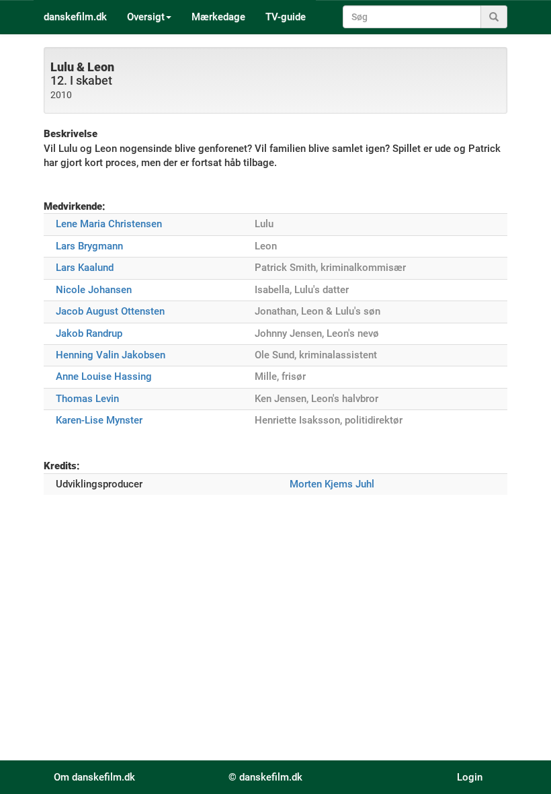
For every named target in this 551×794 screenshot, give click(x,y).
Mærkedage (218, 17)
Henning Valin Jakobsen (110, 355)
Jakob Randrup (89, 333)
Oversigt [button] (146, 17)
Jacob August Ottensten (110, 311)
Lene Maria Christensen (109, 224)
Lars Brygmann (89, 246)
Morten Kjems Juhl (332, 484)
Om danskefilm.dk (94, 777)
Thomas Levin (87, 399)
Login (469, 777)
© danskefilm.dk (265, 777)
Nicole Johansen (94, 290)
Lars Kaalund (85, 268)
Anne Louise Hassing (104, 376)
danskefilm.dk (75, 17)
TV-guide (285, 17)
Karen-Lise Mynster (99, 420)
